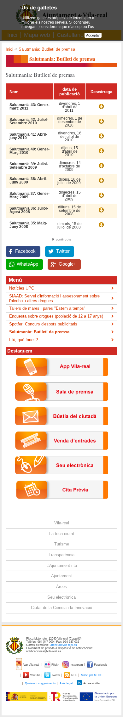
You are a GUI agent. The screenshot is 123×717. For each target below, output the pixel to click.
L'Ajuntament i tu (61, 565)
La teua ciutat (61, 533)
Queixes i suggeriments (40, 683)
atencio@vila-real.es (63, 644)
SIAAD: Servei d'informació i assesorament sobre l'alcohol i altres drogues (54, 298)
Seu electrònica (61, 597)
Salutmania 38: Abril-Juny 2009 (28, 180)
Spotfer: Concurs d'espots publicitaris (43, 324)
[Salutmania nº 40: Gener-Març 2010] (101, 154)
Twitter (63, 251)
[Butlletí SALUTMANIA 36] (101, 213)
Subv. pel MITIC (91, 675)
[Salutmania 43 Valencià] (101, 109)
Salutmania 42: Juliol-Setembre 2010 (28, 121)
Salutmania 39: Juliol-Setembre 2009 (28, 166)
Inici (9, 49)
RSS (74, 675)
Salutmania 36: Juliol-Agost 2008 (28, 210)
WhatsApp (27, 264)
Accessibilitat (92, 683)
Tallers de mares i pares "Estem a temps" (47, 308)
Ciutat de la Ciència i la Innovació (61, 607)
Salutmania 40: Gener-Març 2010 (29, 151)
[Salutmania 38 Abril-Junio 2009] (101, 183)
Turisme (61, 544)
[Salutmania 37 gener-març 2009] (101, 198)
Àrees (61, 586)
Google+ (67, 264)
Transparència (61, 554)
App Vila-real (31, 664)
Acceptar (93, 35)
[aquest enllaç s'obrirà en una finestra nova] (61, 479)
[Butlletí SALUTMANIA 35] (101, 228)
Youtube (35, 675)
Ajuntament (61, 575)
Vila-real (61, 523)
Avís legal (66, 683)
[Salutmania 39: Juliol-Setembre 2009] (101, 169)
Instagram (76, 664)
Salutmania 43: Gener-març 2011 (29, 106)
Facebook (25, 251)
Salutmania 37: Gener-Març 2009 (29, 195)
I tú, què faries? (23, 339)
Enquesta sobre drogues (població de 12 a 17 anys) (56, 316)
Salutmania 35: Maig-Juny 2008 (28, 225)
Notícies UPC (21, 288)
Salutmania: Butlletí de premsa (39, 332)
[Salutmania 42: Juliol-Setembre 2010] (101, 124)
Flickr (55, 664)
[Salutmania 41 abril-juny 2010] (101, 139)
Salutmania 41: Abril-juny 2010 (28, 136)
